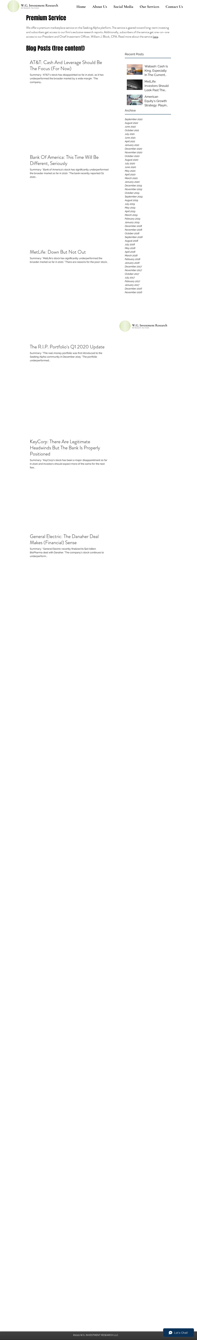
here (155, 36)
